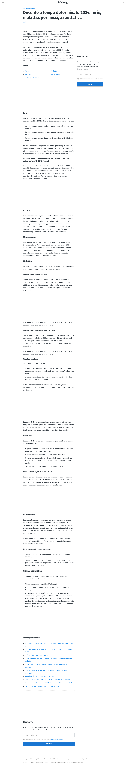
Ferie (27, 71)
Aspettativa (55, 74)
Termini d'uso (39, 762)
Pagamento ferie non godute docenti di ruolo (42, 686)
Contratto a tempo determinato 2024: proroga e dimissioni (47, 679)
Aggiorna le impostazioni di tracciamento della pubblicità (67, 762)
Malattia (54, 71)
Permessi (28, 74)
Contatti (32, 762)
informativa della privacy (57, 739)
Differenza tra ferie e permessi (36, 655)
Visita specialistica (32, 78)
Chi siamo (25, 762)
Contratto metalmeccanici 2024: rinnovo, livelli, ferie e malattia (49, 683)
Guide (24, 22)
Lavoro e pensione (29, 8)
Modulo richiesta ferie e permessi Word (40, 676)
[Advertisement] (49, 97)
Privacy (47, 762)
